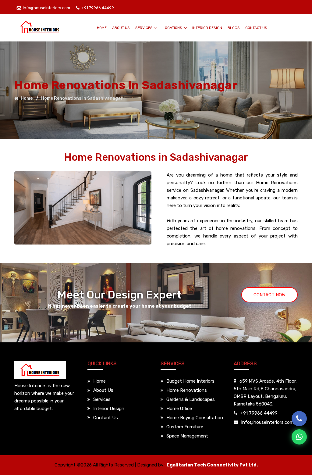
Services (144, 28)
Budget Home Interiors (190, 381)
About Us (121, 28)
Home (102, 28)
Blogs (234, 28)
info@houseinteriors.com (46, 7)
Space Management (187, 436)
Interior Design (207, 28)
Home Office (179, 408)
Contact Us (256, 28)
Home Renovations (186, 390)
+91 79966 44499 (97, 7)
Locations (173, 28)
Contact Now (269, 295)
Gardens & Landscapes (190, 399)
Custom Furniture (184, 427)
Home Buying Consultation (194, 417)
